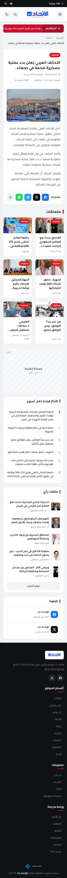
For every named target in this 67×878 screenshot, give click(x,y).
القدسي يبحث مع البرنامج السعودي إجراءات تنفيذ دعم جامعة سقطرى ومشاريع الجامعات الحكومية (49, 248)
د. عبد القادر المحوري (39, 510)
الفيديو (57, 831)
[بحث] (15, 14)
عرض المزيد (33, 586)
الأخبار (58, 754)
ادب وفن (56, 712)
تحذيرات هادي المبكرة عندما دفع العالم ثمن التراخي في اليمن (29, 504)
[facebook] (11, 3)
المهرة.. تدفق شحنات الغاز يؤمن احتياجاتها (50, 283)
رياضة (58, 726)
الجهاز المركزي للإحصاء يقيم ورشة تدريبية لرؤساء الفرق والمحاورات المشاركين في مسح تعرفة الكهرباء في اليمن (31, 415)
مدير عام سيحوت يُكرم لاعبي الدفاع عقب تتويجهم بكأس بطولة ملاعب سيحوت (32, 462)
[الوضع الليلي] (7, 14)
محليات (49, 38)
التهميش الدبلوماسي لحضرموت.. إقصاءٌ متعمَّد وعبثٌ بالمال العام (29, 520)
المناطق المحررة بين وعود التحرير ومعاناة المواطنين (29, 536)
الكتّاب (58, 789)
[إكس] (36, 197)
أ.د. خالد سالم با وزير (40, 527)
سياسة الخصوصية (52, 796)
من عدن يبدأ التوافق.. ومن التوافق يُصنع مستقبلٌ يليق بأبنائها (52, 330)
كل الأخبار (56, 817)
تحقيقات (57, 740)
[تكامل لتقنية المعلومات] (33, 866)
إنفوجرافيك (55, 838)
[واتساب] (19, 197)
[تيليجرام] (27, 197)
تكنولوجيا (56, 747)
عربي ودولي (55, 705)
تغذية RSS (56, 852)
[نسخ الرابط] (10, 197)
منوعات (57, 733)
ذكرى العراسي (42, 576)
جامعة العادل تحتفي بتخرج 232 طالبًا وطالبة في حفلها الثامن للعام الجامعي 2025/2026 (18, 248)
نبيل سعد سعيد (41, 543)
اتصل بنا (57, 782)
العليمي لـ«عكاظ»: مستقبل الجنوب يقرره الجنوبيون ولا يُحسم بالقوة (19, 330)
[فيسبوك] (45, 197)
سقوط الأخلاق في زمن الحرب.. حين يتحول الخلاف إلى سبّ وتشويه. (29, 553)
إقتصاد (58, 719)
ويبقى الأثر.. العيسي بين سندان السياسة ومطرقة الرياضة (30, 569)
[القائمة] (60, 14)
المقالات (57, 824)
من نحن (57, 775)
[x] (5, 3)
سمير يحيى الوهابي (39, 559)
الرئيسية (60, 38)
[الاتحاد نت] (37, 14)
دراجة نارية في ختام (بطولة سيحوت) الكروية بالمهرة (30, 429)
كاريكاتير (57, 845)
